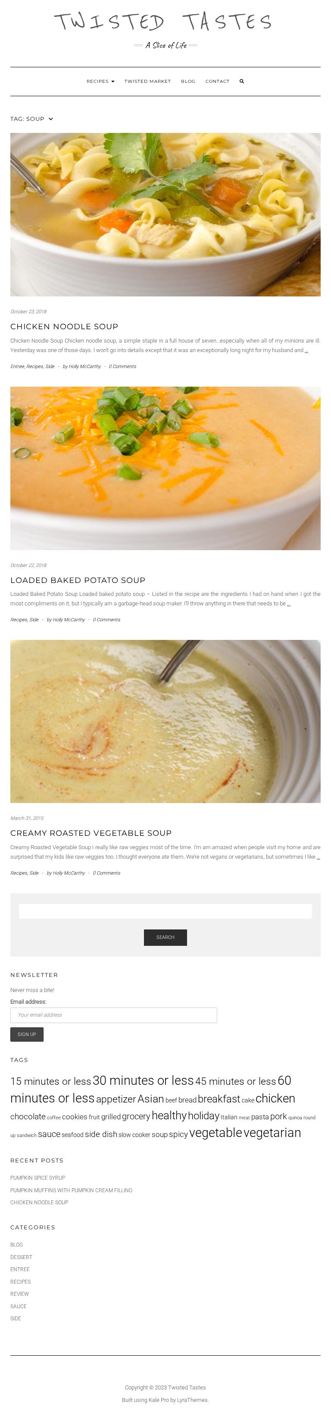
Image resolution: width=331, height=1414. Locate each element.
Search (165, 937)
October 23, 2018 (28, 312)
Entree (17, 366)
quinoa (295, 1118)
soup (160, 1135)
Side (49, 366)
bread (187, 1100)
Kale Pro (159, 1400)
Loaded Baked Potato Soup (78, 580)
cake (248, 1100)
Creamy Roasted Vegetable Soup (91, 833)
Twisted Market (148, 81)
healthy (169, 1115)
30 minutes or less (143, 1080)
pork (278, 1116)
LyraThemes (192, 1400)
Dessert (21, 1257)
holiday (203, 1116)
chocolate (28, 1116)
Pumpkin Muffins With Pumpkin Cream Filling (71, 1190)
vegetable (215, 1132)
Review (19, 1294)
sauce (49, 1134)
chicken (275, 1098)
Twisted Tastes (165, 21)
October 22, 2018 (28, 565)
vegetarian (272, 1132)
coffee (54, 1118)
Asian (150, 1099)
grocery (136, 1116)
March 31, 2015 (26, 818)
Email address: (28, 1001)
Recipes (98, 81)
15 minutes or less (50, 1081)
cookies (74, 1117)
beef (171, 1100)
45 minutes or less (235, 1081)
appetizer (116, 1099)
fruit (94, 1117)
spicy (178, 1134)
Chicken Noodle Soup (64, 326)
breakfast (219, 1099)
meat (244, 1118)
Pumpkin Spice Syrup (37, 1178)
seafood (73, 1134)
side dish (101, 1134)
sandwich (27, 1135)
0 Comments (122, 366)
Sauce (18, 1307)
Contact (218, 81)
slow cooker (134, 1134)
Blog (188, 81)
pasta (260, 1117)
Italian (229, 1117)
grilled (111, 1117)
